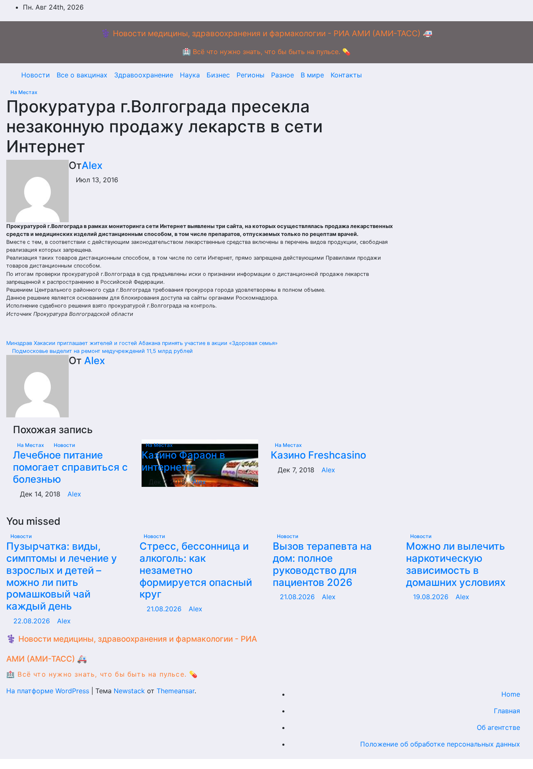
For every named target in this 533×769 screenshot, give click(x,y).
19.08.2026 (432, 597)
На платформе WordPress (48, 691)
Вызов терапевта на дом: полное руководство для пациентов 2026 (322, 564)
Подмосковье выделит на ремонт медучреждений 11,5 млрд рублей (101, 351)
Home (510, 694)
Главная (507, 711)
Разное (282, 75)
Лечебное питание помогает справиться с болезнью (70, 467)
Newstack (129, 691)
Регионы (250, 75)
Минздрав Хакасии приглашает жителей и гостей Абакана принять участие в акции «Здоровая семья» (142, 343)
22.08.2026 (32, 621)
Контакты (346, 75)
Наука (190, 75)
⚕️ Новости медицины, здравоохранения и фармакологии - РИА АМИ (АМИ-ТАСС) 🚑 (267, 33)
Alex (92, 165)
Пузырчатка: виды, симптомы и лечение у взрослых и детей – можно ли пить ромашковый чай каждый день (61, 576)
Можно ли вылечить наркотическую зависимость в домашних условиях (456, 564)
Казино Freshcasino (318, 455)
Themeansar (175, 691)
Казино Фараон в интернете (183, 461)
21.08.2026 (165, 609)
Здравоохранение (143, 75)
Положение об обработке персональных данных (440, 744)
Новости (35, 75)
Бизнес (218, 75)
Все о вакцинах (82, 75)
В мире (312, 75)
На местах (23, 92)
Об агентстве (498, 727)
